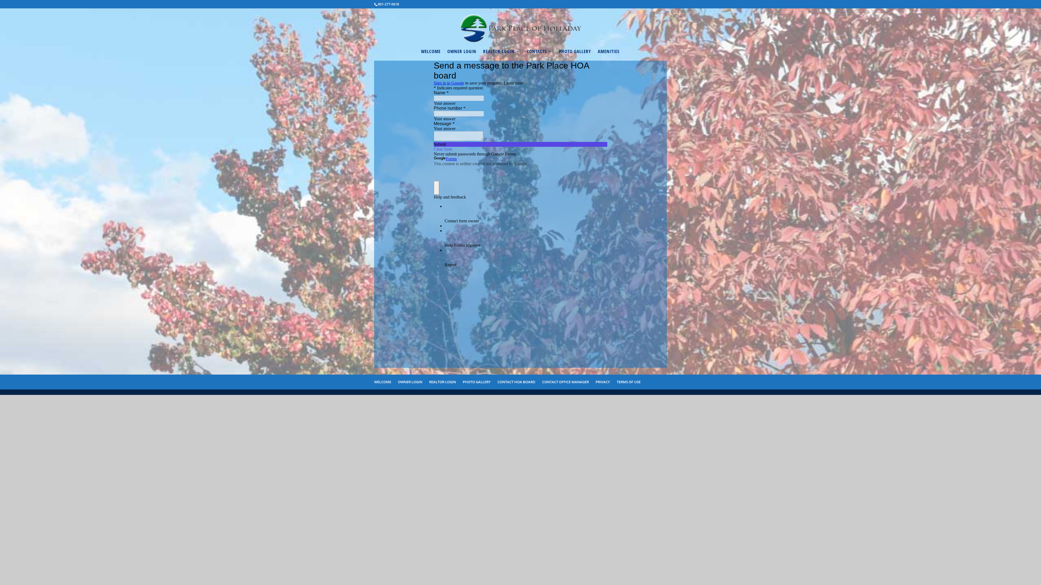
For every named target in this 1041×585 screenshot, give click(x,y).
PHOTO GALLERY (575, 52)
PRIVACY (603, 381)
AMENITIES (608, 52)
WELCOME (431, 52)
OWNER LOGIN (461, 52)
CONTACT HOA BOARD (516, 381)
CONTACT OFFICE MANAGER (565, 381)
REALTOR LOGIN (499, 52)
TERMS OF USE (629, 381)
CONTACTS (537, 52)
